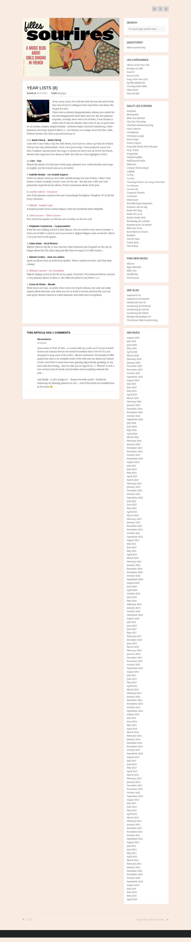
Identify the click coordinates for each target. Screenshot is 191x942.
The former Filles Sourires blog (142, 320)
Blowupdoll (132, 114)
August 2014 (133, 714)
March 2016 (133, 646)
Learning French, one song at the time (146, 182)
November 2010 (135, 874)
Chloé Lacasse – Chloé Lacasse (45, 215)
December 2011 (134, 828)
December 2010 (134, 870)
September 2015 (135, 668)
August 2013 (133, 757)
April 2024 (132, 433)
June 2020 (132, 586)
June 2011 (132, 849)
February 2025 (134, 401)
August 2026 (133, 337)
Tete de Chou (133, 238)
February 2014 (134, 735)
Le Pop (130, 174)
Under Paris (133, 242)
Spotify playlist (134, 82)
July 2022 (131, 501)
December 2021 (134, 526)
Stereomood (133, 277)
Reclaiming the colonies (138, 221)
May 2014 (132, 725)
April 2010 (132, 899)
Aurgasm (131, 110)
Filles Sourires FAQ (136, 47)
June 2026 (132, 344)
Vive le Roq (132, 245)
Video (129, 89)
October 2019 (133, 593)
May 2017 (132, 632)
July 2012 (131, 803)
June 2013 (132, 764)
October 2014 (133, 707)
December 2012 (134, 785)
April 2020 (132, 590)
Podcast (130, 75)
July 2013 (131, 760)
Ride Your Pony (134, 228)
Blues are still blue (136, 118)
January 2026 (133, 362)
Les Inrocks (132, 189)
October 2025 (133, 373)
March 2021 (133, 558)
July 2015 (131, 675)
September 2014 (135, 710)
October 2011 (133, 835)
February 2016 (134, 650)
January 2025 (133, 405)
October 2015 (133, 664)
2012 (29, 919)
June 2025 (132, 387)
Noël (129, 72)
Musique (62, 93)
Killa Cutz (131, 270)
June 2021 (132, 547)
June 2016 (132, 643)
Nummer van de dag (137, 207)
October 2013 (133, 749)
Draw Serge (132, 139)
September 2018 (135, 614)
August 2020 (133, 582)
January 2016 (133, 654)
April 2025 (132, 394)
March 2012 (133, 817)
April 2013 (132, 771)
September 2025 (135, 376)
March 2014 (133, 732)
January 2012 (133, 824)
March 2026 (133, 355)
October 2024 (133, 415)
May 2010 (132, 895)
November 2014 (135, 703)
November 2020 (135, 572)
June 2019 (132, 597)
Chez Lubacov (134, 128)
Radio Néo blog (134, 210)
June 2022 (132, 504)
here (96, 277)
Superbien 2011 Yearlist (150, 919)
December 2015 (134, 657)
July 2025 (131, 383)
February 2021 (134, 561)
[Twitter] (154, 9)
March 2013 (133, 774)
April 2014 (132, 728)
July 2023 (131, 465)
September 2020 (135, 579)
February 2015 (134, 693)
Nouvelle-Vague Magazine (139, 203)
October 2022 (133, 494)
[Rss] (166, 9)
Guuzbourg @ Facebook (139, 306)
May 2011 (132, 853)
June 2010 (132, 892)
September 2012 (135, 796)
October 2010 (133, 877)
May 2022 (132, 508)
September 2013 (135, 753)
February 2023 (134, 483)
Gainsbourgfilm (134, 157)
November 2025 (135, 369)
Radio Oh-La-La (134, 214)
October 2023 (133, 454)
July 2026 (131, 341)
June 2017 (132, 629)
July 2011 (131, 845)
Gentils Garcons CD (136, 302)
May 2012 (132, 810)
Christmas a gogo (135, 135)
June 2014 (132, 721)
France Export (134, 142)
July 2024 (131, 422)
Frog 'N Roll (132, 150)
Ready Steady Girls (136, 217)
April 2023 (132, 476)
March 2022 (133, 515)
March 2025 (133, 398)
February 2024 (134, 440)
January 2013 (133, 782)
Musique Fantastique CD (139, 316)
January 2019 (133, 607)
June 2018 (132, 625)
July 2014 (131, 717)
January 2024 (133, 444)
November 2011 (135, 831)
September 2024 (135, 419)
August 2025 (133, 380)
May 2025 (132, 391)
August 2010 (133, 885)
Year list (131, 93)
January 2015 (133, 696)
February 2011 (134, 863)
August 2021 (133, 540)
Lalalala (131, 171)
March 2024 (133, 437)
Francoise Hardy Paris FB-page (142, 146)
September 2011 (135, 838)
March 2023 (133, 479)
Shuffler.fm (132, 274)
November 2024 (135, 412)
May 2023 (132, 472)
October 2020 (133, 575)
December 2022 (134, 490)
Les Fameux (132, 185)
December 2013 (134, 742)
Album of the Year (136, 64)
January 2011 (133, 867)
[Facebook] (160, 9)
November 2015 (135, 661)
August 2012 (133, 799)
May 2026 (132, 348)
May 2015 (132, 682)
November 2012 (135, 789)
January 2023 (133, 486)
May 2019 (132, 600)
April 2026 (132, 351)
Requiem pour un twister (139, 224)
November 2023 (135, 451)
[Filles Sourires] (70, 47)
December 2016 (134, 639)
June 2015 (132, 678)
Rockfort (131, 235)
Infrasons (131, 164)
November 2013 (135, 746)
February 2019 (134, 604)
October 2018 (133, 611)
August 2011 (133, 842)
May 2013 (132, 767)
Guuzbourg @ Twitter (138, 313)
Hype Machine (134, 267)
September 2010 (135, 881)
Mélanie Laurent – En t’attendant (46, 270)
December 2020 (134, 568)
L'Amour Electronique (138, 167)
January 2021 (133, 565)
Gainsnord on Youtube (138, 298)
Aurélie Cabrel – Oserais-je (43, 191)
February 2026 (134, 359)
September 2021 (135, 536)
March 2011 (133, 860)
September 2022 (135, 497)
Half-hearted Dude (136, 160)
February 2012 (134, 821)
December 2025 (134, 366)
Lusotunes (132, 196)
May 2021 (132, 550)
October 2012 (133, 792)
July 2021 (131, 543)
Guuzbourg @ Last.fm (138, 309)
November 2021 (135, 529)
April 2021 (132, 554)
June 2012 (132, 806)
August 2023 (133, 462)
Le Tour (131, 178)
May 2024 (132, 430)
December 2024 (134, 408)
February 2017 (134, 636)
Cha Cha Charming (136, 121)
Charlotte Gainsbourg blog (140, 125)
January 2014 (133, 739)
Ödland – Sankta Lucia (41, 205)
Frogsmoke (132, 153)
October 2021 (133, 533)
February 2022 (134, 519)
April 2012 (132, 814)
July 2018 (131, 622)
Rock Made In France (137, 231)
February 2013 (134, 778)
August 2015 (133, 671)
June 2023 (132, 469)
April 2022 (132, 511)
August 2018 (133, 618)
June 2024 (132, 426)
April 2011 (132, 856)
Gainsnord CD (134, 295)
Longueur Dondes (136, 192)
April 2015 (132, 686)
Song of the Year (135, 79)
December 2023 (134, 447)
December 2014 (134, 700)
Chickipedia (132, 132)
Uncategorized (134, 86)
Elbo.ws (130, 263)
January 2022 (133, 522)
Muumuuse (132, 199)
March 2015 (133, 689)
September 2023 (135, 458)
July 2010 (131, 888)
